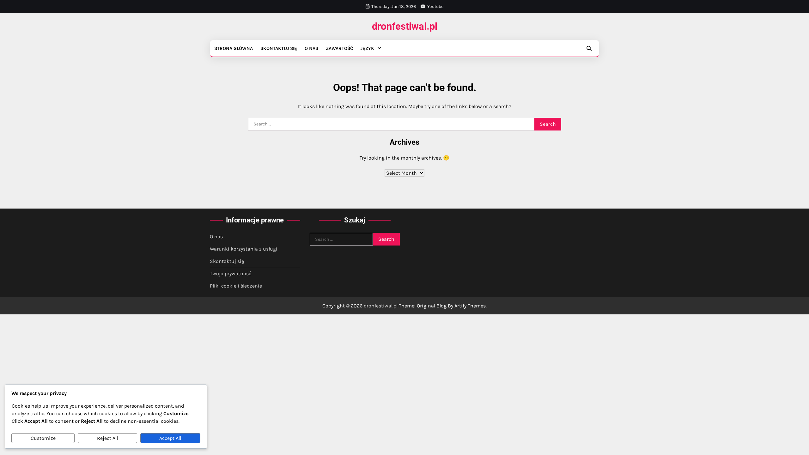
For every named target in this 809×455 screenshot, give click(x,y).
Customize (43, 438)
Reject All (107, 438)
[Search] (589, 48)
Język (367, 48)
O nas (311, 48)
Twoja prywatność (230, 273)
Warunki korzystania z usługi (243, 249)
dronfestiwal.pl (404, 26)
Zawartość (339, 48)
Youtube (435, 6)
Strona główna (233, 48)
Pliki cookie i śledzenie (236, 286)
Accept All (170, 438)
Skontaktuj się (278, 48)
